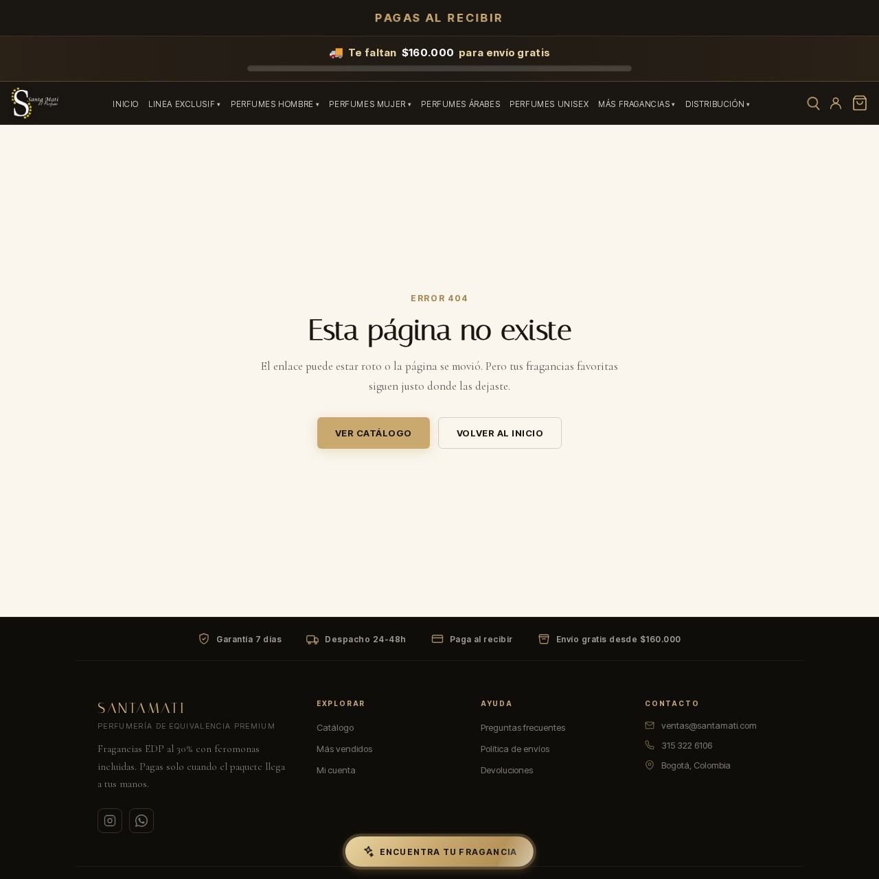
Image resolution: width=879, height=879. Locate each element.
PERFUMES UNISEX (549, 104)
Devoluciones (507, 769)
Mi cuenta (336, 769)
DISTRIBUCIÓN (714, 104)
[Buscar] (812, 102)
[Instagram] (110, 820)
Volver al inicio (500, 432)
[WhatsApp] (141, 820)
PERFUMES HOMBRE (272, 104)
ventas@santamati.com (709, 725)
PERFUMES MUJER (367, 104)
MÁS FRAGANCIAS (634, 104)
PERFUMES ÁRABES (460, 104)
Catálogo (335, 727)
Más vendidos (344, 748)
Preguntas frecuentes (523, 727)
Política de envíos (515, 748)
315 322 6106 (686, 745)
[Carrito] (860, 103)
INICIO (126, 104)
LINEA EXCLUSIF (181, 104)
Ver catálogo (373, 432)
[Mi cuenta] (835, 102)
